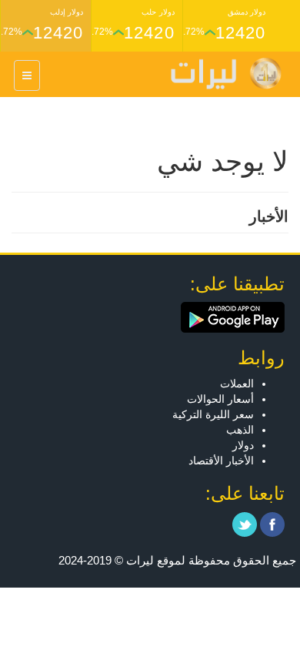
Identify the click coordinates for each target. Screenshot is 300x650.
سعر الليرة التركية (213, 414)
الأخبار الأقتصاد (221, 460)
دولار (243, 445)
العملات (237, 383)
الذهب (240, 430)
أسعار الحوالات (220, 399)
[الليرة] (218, 73)
